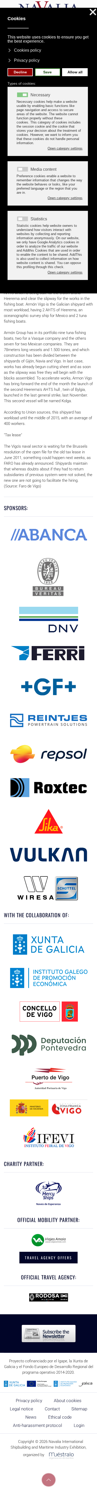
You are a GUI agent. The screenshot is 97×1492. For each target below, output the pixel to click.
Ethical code (60, 1417)
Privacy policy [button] (27, 60)
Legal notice (21, 1408)
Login (79, 1425)
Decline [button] (20, 72)
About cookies (67, 1400)
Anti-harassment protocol (37, 1425)
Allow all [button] (75, 72)
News (30, 1417)
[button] (48, 1480)
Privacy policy (29, 1400)
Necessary (40, 95)
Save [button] (47, 72)
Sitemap (79, 1408)
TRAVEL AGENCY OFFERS (48, 1257)
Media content (43, 169)
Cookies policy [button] (27, 50)
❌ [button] (92, 12)
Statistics (39, 219)
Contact (52, 1408)
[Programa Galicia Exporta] (48, 1383)
